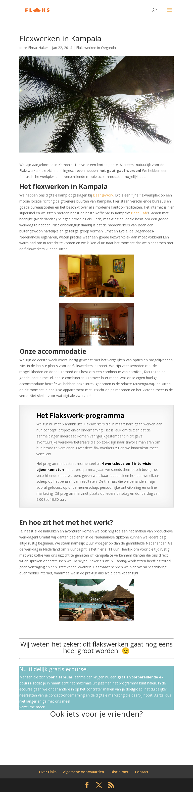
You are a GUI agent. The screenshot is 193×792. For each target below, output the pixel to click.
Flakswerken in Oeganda (96, 47)
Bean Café (139, 213)
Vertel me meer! (32, 707)
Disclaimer (119, 771)
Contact (142, 771)
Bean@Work (103, 195)
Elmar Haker (38, 47)
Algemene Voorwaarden (83, 771)
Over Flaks (48, 771)
